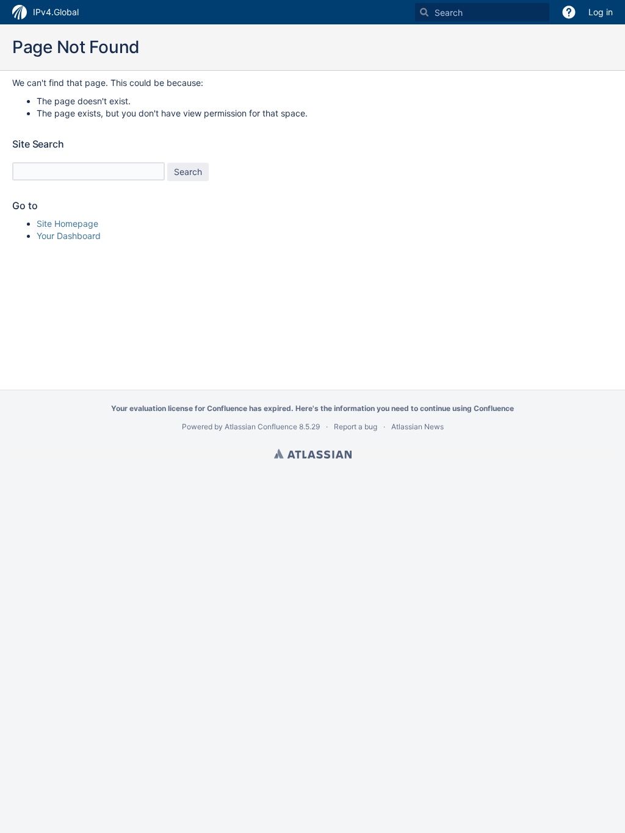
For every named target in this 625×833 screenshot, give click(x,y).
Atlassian (313, 454)
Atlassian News (417, 426)
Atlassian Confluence (261, 426)
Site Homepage (67, 223)
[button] (568, 12)
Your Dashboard (69, 236)
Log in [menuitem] (600, 12)
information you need (371, 408)
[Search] (424, 12)
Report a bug (355, 426)
